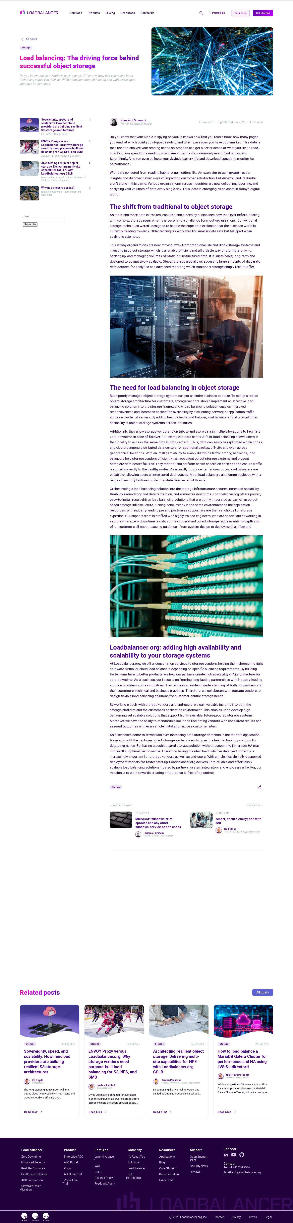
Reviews (195, 1171)
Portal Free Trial (70, 1182)
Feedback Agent (105, 1183)
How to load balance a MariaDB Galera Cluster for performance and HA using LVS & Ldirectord (242, 1059)
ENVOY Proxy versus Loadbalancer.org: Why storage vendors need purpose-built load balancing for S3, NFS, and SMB (112, 1064)
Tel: (236, 1167)
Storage (26, 47)
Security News (199, 1166)
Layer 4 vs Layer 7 (104, 1158)
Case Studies (167, 1168)
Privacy (236, 1217)
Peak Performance (33, 1168)
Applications (167, 1156)
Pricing (68, 1168)
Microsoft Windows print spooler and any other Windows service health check (158, 823)
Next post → (255, 805)
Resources (167, 1150)
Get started (263, 13)
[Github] (241, 1154)
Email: (242, 1172)
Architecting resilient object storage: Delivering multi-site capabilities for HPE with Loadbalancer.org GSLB (178, 1061)
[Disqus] (186, 908)
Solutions (134, 1162)
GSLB (98, 1171)
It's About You (136, 1156)
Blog (162, 1162)
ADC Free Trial (73, 1174)
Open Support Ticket (197, 1158)
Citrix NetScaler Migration (30, 1187)
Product (70, 1150)
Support (196, 1150)
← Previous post (121, 805)
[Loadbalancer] (39, 12)
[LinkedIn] (225, 1154)
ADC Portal (71, 1162)
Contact (229, 1164)
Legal (268, 1217)
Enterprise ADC (73, 1156)
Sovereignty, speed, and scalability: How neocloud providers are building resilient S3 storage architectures (47, 1061)
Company (135, 1150)
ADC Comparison (32, 1180)
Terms (253, 1217)
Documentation (169, 1174)
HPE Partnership (133, 1176)
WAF (97, 1166)
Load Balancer (137, 1168)
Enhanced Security (33, 1162)
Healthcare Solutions (34, 1174)
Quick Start (166, 1180)
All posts (262, 992)
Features (101, 1150)
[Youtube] (233, 1154)
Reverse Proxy (104, 1177)
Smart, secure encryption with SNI (238, 821)
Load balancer (31, 1150)
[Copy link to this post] (259, 787)
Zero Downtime (31, 1156)
